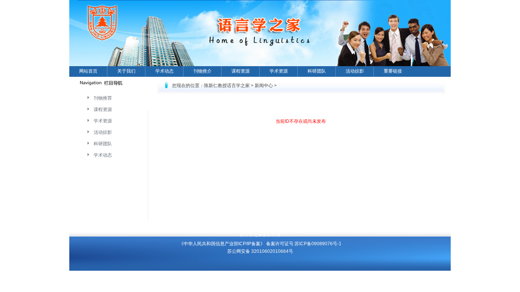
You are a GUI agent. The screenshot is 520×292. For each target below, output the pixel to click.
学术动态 (164, 71)
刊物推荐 (103, 98)
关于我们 (126, 71)
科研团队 (317, 71)
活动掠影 (355, 71)
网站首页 (88, 71)
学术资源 (279, 71)
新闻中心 (264, 85)
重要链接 (393, 71)
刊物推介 (202, 71)
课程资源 (240, 71)
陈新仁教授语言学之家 (227, 85)
